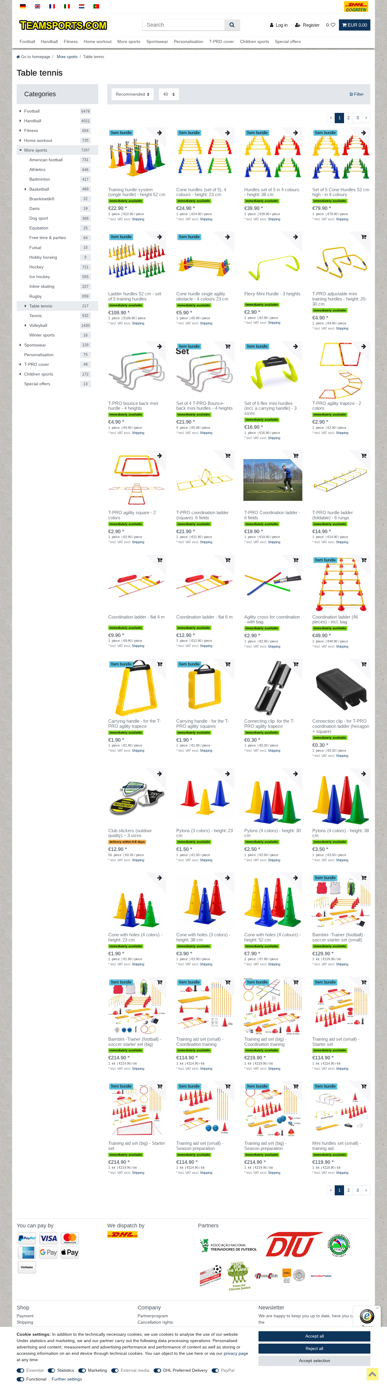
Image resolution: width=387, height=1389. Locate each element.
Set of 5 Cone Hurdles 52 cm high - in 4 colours (340, 192)
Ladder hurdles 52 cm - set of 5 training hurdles (134, 296)
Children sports (254, 41)
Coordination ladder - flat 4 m (136, 617)
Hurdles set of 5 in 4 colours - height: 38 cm (271, 192)
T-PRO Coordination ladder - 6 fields (272, 515)
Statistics (65, 1370)
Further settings (67, 1379)
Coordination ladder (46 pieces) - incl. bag (335, 620)
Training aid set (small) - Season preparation (199, 1146)
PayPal (227, 1370)
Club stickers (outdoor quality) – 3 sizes (130, 833)
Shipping (138, 219)
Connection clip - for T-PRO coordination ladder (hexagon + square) (340, 726)
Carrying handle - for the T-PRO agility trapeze (134, 724)
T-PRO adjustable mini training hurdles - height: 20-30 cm (339, 299)
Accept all (314, 1336)
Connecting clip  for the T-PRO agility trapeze (269, 724)
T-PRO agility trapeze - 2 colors (336, 406)
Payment (25, 1315)
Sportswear (157, 41)
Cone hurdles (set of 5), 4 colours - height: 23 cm (201, 192)
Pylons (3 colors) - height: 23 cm (204, 833)
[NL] (82, 6)
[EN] (37, 6)
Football (27, 41)
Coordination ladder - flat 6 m (204, 617)
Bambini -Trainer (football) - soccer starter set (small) (339, 937)
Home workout (98, 41)
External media (135, 1370)
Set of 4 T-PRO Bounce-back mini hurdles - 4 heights (204, 406)
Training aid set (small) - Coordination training (199, 1042)
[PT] (96, 6)
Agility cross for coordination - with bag (272, 620)
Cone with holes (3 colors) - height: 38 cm (203, 937)
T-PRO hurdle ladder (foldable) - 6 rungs (332, 515)
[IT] (67, 6)
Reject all (314, 1348)
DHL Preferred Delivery (185, 1370)
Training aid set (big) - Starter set (136, 1146)
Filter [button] (359, 94)
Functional (36, 1379)
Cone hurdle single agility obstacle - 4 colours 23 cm (202, 296)
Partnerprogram (153, 1315)
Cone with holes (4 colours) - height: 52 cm (272, 937)
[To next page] (366, 118)
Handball (49, 41)
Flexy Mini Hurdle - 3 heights (272, 293)
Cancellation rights (155, 1322)
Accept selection (314, 1360)
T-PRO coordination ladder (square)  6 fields (202, 515)
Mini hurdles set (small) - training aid (336, 1146)
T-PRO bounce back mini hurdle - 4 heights (133, 406)
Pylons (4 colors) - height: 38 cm (340, 833)
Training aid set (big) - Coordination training (265, 1042)
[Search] (232, 25)
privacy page (236, 1353)
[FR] (52, 6)
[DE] (23, 6)
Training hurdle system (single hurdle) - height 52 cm (136, 192)
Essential (35, 1370)
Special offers (288, 41)
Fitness (71, 41)
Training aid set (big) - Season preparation (265, 1146)
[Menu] (377, 1309)
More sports (128, 41)
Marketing (97, 1370)
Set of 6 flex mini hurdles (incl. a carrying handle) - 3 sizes (270, 408)
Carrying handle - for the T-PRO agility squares (202, 724)
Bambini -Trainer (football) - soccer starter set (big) (134, 1042)
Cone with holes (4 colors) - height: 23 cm (135, 937)
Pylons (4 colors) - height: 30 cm (272, 833)
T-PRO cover (221, 41)
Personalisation (188, 41)
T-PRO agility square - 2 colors (132, 515)
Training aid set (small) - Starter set (335, 1042)
